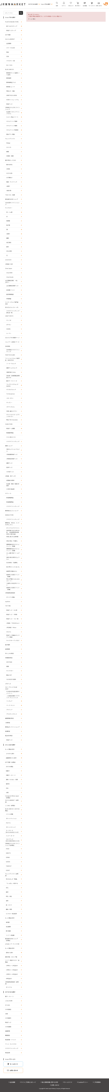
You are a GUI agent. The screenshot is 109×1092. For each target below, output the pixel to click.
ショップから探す (10, 17)
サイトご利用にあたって (28, 1082)
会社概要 (12, 1082)
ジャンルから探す (10, 745)
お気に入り (70, 5)
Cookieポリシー (83, 1082)
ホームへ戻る (31, 19)
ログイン (64, 5)
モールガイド (92, 5)
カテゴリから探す (10, 992)
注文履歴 (85, 5)
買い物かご (77, 5)
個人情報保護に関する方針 (50, 1082)
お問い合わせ (99, 5)
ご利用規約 (97, 1082)
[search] (21, 13)
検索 (57, 5)
